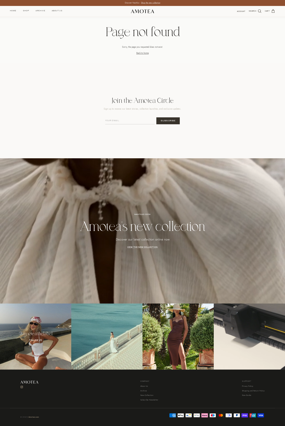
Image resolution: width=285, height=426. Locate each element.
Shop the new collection (150, 2)
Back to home (142, 53)
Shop (26, 11)
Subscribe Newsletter (149, 399)
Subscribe (168, 121)
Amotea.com (34, 417)
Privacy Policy (247, 386)
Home (13, 11)
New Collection (146, 395)
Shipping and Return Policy (253, 390)
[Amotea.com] (142, 11)
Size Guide (246, 395)
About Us (57, 11)
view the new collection (142, 247)
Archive (40, 11)
